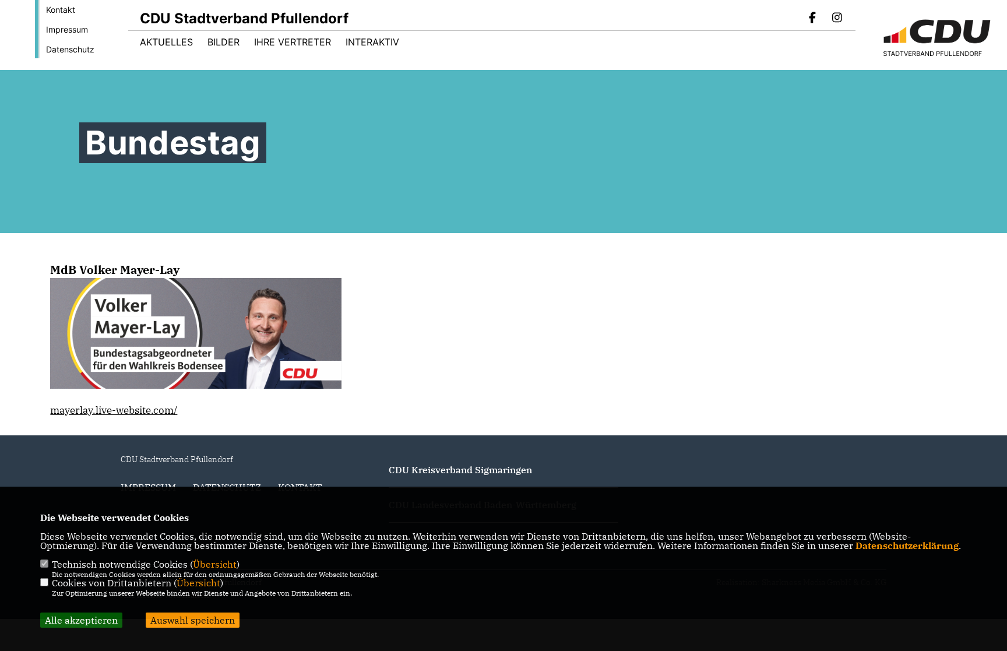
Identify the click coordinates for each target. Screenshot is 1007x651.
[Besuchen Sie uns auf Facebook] (813, 18)
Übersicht (215, 564)
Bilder (223, 42)
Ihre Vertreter (292, 42)
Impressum (67, 29)
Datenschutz (70, 49)
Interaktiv (372, 42)
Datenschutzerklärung (907, 545)
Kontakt (60, 10)
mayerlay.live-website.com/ (113, 410)
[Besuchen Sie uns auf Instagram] (837, 18)
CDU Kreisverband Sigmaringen (460, 470)
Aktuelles (166, 42)
